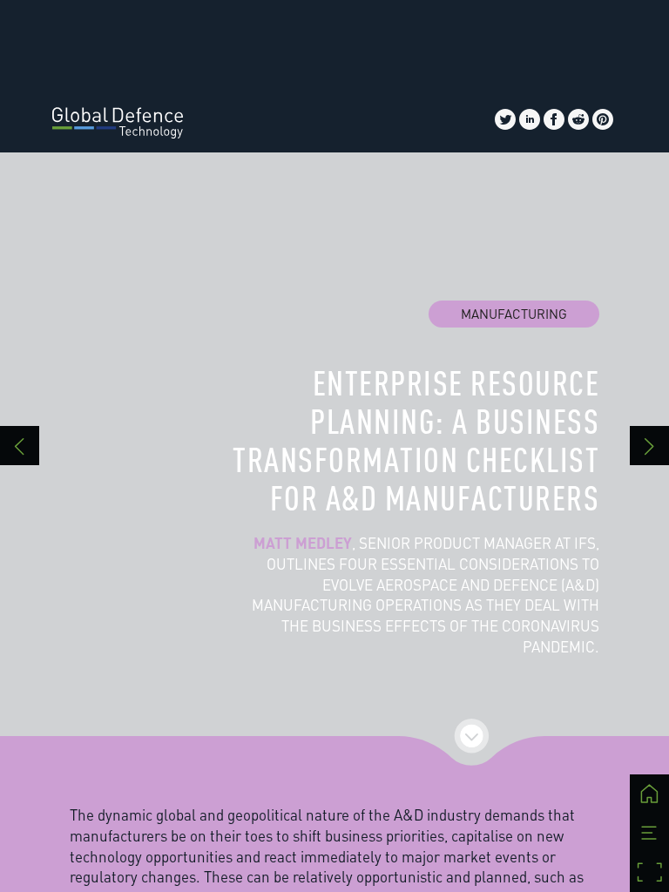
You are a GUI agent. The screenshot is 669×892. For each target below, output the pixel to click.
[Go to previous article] (19, 445)
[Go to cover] (649, 794)
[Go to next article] (649, 445)
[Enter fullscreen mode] (649, 872)
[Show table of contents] (649, 833)
